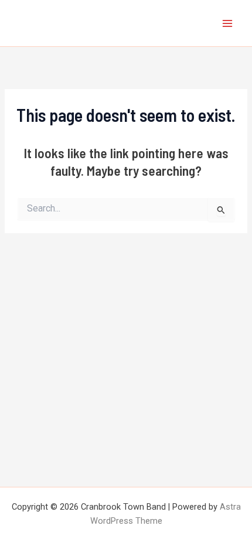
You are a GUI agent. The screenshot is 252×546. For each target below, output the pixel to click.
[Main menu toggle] (227, 23)
